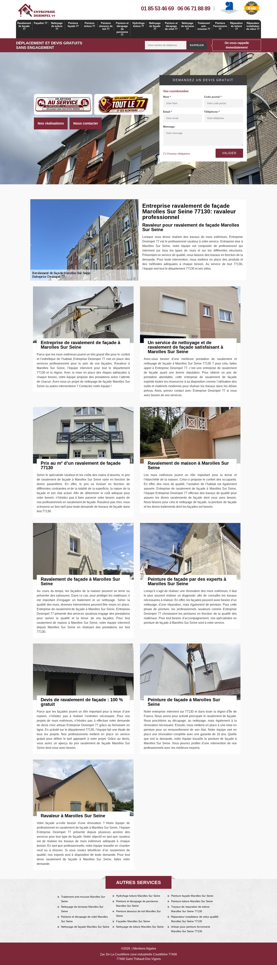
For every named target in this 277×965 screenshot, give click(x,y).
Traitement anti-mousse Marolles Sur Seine (83, 899)
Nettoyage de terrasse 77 (187, 26)
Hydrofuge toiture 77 (138, 25)
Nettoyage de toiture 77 (57, 26)
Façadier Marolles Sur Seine (133, 921)
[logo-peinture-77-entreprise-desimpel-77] (36, 10)
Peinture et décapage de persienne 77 (122, 29)
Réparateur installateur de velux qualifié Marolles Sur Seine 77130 (194, 919)
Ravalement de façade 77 (24, 26)
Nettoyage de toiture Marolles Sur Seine (140, 926)
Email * (167, 111)
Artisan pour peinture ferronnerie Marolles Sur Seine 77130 (190, 929)
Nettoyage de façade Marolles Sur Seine (85, 926)
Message (169, 126)
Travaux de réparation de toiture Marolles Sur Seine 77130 (190, 909)
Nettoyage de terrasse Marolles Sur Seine (82, 909)
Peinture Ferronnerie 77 (220, 26)
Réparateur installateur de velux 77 (252, 26)
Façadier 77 (40, 23)
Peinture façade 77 (73, 25)
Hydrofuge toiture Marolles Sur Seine (138, 895)
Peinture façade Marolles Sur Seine (192, 895)
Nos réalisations (51, 123)
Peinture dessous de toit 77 (105, 26)
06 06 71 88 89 (193, 8)
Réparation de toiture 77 (236, 26)
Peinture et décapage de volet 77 (171, 26)
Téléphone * (212, 111)
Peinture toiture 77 (89, 25)
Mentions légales (144, 948)
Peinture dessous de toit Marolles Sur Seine (138, 913)
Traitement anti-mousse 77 (203, 26)
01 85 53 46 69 (157, 8)
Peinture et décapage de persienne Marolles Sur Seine (137, 903)
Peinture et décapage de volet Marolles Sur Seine (84, 919)
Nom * (167, 96)
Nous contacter (85, 123)
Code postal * (212, 96)
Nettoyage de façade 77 (155, 26)
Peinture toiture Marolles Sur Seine (192, 901)
